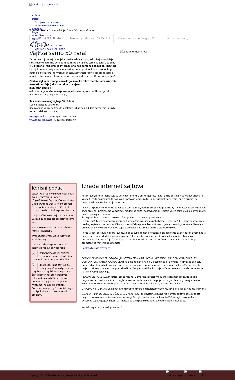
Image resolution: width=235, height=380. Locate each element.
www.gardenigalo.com (41, 116)
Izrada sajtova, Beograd (62, 375)
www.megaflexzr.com (41, 119)
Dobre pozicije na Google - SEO (137, 38)
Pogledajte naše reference (96, 248)
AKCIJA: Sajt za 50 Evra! (47, 38)
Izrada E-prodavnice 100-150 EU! (90, 38)
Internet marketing (176, 38)
